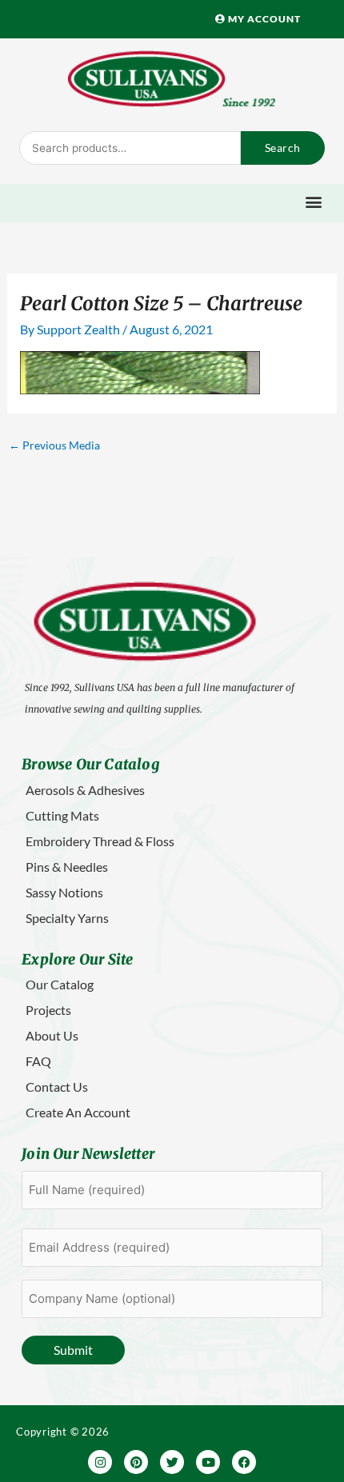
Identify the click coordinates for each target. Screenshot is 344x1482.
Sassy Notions (64, 892)
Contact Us (57, 1086)
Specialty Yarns (67, 917)
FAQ (38, 1061)
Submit (73, 1349)
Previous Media (54, 445)
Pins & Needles (67, 866)
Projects (48, 1009)
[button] (314, 201)
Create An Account (78, 1112)
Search (283, 147)
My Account (263, 19)
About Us (52, 1035)
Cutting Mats (62, 815)
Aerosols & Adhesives (85, 789)
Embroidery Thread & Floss (100, 841)
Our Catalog (60, 984)
